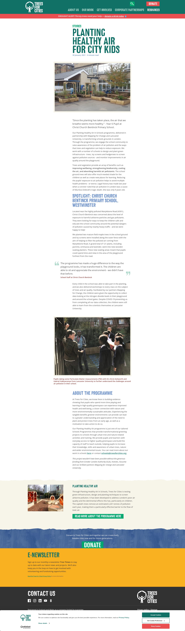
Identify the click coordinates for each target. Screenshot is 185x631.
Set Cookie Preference (154, 620)
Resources (153, 10)
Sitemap (154, 609)
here (89, 453)
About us (73, 10)
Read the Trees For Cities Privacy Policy (39, 576)
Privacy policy (143, 609)
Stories (76, 26)
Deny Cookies (156, 626)
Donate (153, 3)
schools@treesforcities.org (113, 453)
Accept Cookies (156, 615)
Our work (88, 10)
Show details (42, 623)
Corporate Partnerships (129, 10)
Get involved (104, 10)
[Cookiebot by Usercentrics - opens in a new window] (25, 627)
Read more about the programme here (98, 516)
